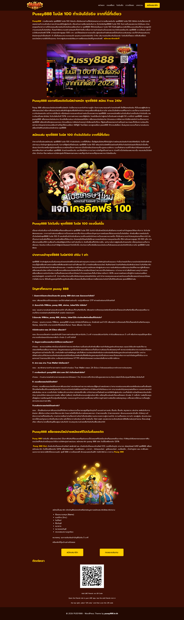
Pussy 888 (119, 452)
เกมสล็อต (110, 5)
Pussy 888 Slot (40, 446)
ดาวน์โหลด (129, 5)
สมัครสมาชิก (152, 5)
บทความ (139, 5)
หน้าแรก (101, 5)
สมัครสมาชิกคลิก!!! (111, 38)
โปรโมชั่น (119, 5)
